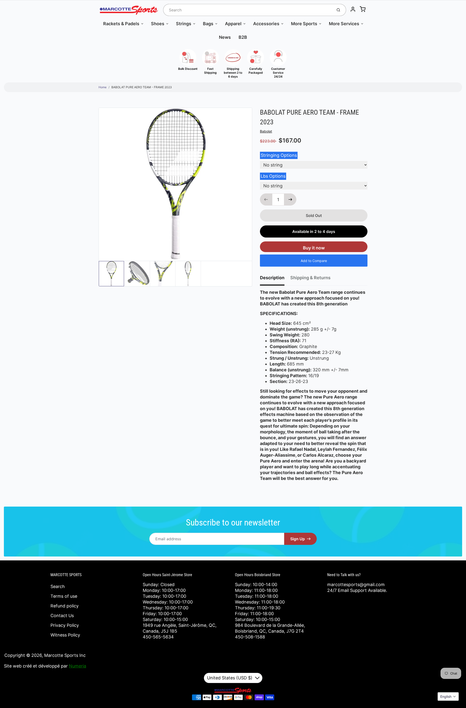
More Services (344, 23)
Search (57, 586)
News (225, 37)
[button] (448, 696)
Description (272, 277)
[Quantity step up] (290, 199)
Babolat (266, 131)
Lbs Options (273, 176)
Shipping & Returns (310, 277)
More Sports (304, 23)
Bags (208, 23)
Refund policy (64, 605)
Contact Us (62, 615)
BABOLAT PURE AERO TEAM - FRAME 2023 (141, 87)
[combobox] (247, 10)
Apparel (233, 23)
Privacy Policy (64, 625)
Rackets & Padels (121, 23)
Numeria (77, 665)
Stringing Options (279, 155)
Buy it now (314, 247)
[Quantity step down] (266, 199)
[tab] (275, 279)
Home (103, 87)
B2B (243, 37)
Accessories (266, 23)
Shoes (157, 23)
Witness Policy (65, 634)
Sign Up (297, 538)
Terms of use (63, 596)
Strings (183, 23)
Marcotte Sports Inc (65, 655)
